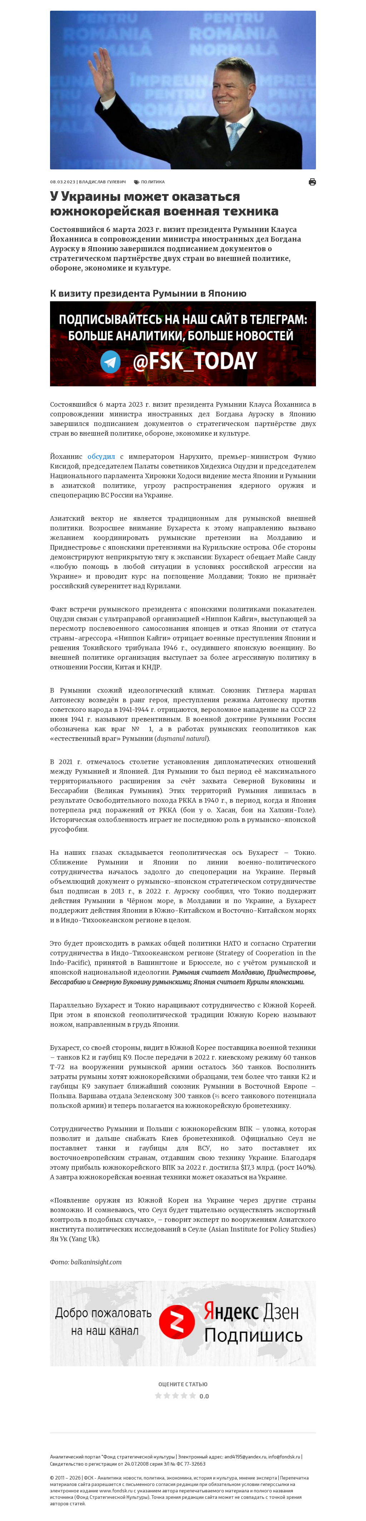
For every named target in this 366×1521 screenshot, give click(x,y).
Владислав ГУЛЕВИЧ (102, 181)
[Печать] (312, 181)
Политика (153, 181)
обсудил (101, 457)
